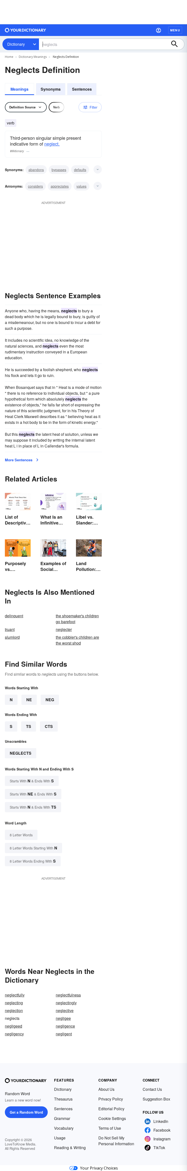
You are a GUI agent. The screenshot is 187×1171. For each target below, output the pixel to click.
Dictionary (16, 44)
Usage (59, 1138)
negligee (63, 1018)
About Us (106, 1089)
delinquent (14, 616)
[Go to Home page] (25, 30)
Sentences (82, 89)
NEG (50, 699)
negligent (64, 1034)
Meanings (19, 89)
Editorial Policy (111, 1108)
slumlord (12, 637)
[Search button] (176, 44)
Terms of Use (109, 1128)
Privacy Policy (110, 1099)
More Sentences (18, 460)
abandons (36, 169)
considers (35, 186)
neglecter (64, 629)
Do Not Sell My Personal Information (116, 1140)
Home (9, 57)
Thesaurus (63, 1099)
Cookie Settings (112, 1118)
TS (28, 726)
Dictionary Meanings (33, 57)
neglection (14, 1010)
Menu (175, 30)
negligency (14, 1034)
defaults (80, 169)
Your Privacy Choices (99, 1168)
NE (29, 699)
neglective (65, 1010)
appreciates (60, 186)
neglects (20, 753)
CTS (49, 726)
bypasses (59, 169)
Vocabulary (64, 1128)
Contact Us (152, 1089)
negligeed (13, 1026)
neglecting (14, 1002)
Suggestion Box (156, 1099)
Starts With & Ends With (32, 781)
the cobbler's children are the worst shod (77, 640)
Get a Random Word (26, 1112)
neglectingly (66, 1002)
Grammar (62, 1118)
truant (10, 629)
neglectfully (15, 995)
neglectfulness (68, 995)
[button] (158, 30)
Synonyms (51, 89)
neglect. (52, 143)
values (81, 186)
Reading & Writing (70, 1147)
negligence (65, 1026)
